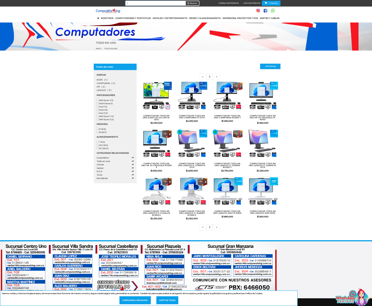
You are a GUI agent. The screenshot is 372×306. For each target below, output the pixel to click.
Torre (99, 175)
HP (101, 86)
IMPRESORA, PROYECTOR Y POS (240, 18)
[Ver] (160, 96)
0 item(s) (273, 3)
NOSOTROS (107, 18)
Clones (100, 164)
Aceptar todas (167, 300)
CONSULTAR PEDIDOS (229, 3)
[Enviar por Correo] (145, 96)
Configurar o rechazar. (135, 300)
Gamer (100, 168)
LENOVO (104, 90)
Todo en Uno (103, 161)
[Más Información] (168, 96)
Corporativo (103, 157)
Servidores (102, 178)
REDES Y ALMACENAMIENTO (205, 18)
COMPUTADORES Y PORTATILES (133, 18)
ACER (102, 79)
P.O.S (99, 171)
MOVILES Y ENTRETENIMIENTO (170, 18)
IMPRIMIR (269, 66)
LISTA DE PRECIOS (252, 3)
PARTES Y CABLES (270, 18)
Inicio (98, 49)
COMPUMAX (106, 83)
